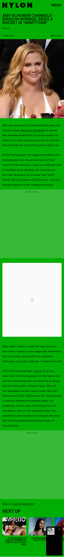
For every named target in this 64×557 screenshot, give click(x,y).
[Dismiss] (59, 529)
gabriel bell (9, 36)
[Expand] (49, 529)
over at (17, 503)
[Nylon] (17, 5)
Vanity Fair (28, 503)
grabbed (32, 130)
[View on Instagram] (32, 299)
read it (37, 370)
